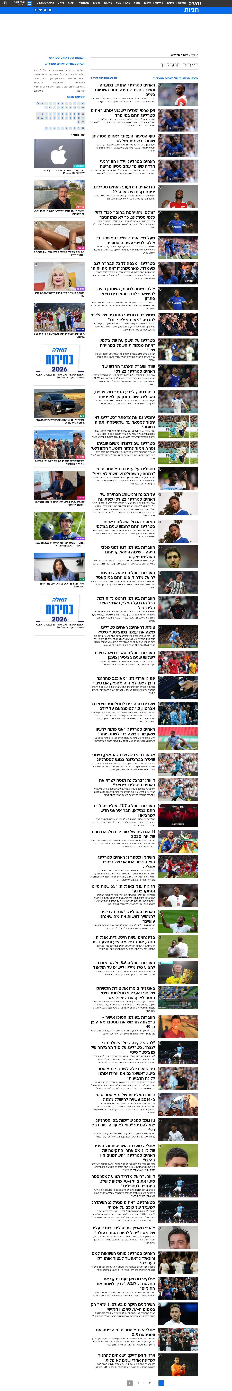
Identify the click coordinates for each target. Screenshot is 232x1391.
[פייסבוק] (36, 10)
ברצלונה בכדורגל (68, 74)
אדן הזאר (38, 82)
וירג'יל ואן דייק (57, 78)
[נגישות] (5, 3)
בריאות (108, 3)
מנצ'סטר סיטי (78, 70)
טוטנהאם (38, 90)
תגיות (195, 55)
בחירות (159, 3)
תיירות (96, 3)
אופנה (71, 3)
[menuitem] (180, 3)
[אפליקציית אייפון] (45, 10)
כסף (127, 3)
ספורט (170, 3)
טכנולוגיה (84, 3)
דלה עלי (50, 86)
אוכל (118, 3)
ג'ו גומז (59, 86)
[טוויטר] (40, 10)
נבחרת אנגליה (63, 70)
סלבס (137, 3)
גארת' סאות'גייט (76, 78)
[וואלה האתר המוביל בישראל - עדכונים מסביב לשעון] (195, 3)
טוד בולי (80, 90)
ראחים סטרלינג (179, 55)
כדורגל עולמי (40, 78)
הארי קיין (53, 74)
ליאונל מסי (79, 82)
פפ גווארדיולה (49, 70)
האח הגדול (39, 86)
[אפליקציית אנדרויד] (50, 10)
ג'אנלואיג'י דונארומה (74, 86)
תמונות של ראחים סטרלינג (67, 57)
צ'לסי (82, 74)
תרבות (147, 3)
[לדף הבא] (130, 1383)
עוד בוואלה (77, 135)
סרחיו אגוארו (40, 74)
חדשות (182, 3)
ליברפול (37, 70)
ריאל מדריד (58, 82)
